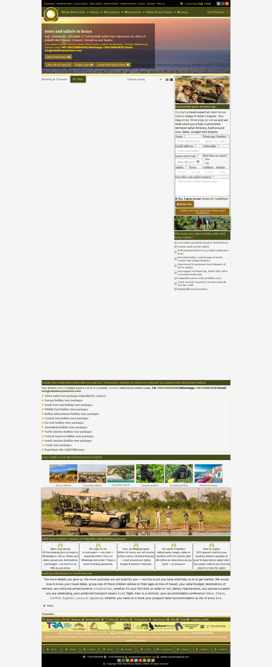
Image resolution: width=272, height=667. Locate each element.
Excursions (49, 3)
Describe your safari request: (193, 176)
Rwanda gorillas (179, 485)
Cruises (141, 3)
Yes (207, 159)
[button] (43, 626)
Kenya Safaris (63, 485)
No (207, 163)
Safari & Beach (111, 3)
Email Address (184, 146)
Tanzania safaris (92, 485)
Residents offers (64, 3)
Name (179, 136)
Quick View (63, 134)
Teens (192, 167)
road (122, 593)
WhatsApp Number (214, 136)
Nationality (209, 146)
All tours (151, 3)
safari (62, 44)
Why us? (161, 3)
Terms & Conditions (215, 198)
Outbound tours (128, 3)
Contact (129, 44)
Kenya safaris (80, 3)
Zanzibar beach (121, 484)
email (112, 44)
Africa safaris (95, 3)
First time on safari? (214, 155)
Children (208, 167)
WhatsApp (197, 120)
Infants (220, 167)
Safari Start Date (186, 156)
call (103, 44)
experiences (103, 588)
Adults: (180, 167)
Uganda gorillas (150, 485)
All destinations (209, 485)
